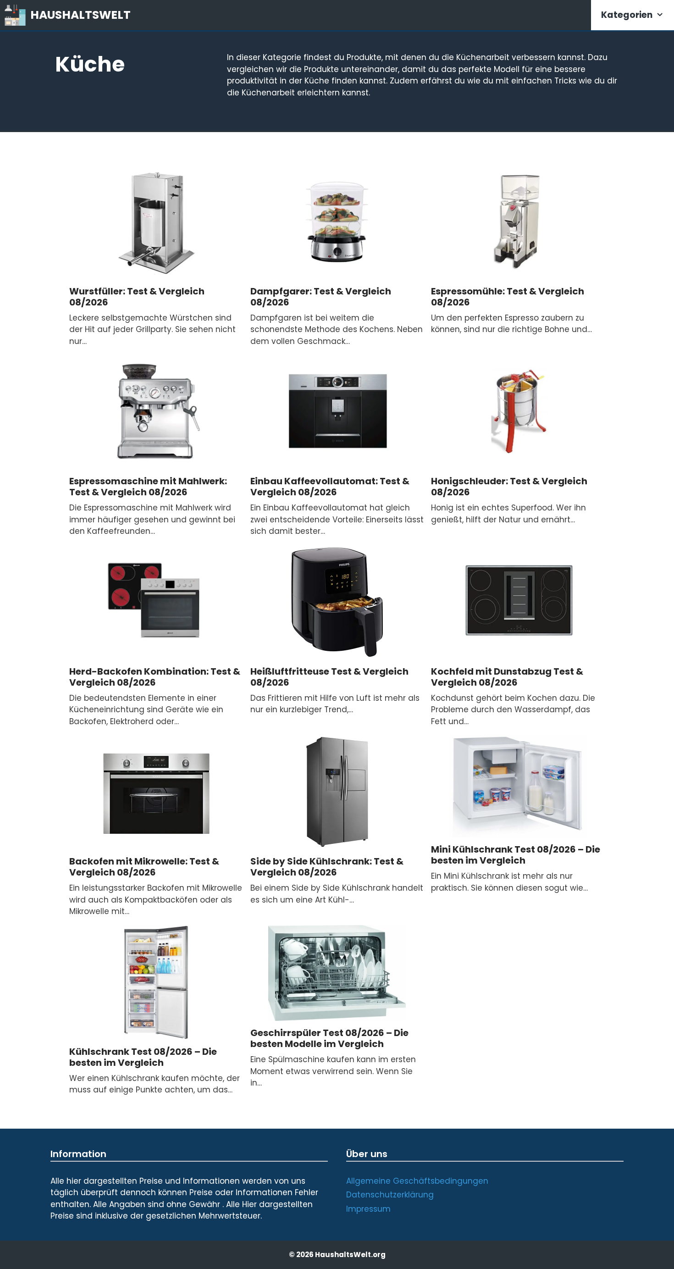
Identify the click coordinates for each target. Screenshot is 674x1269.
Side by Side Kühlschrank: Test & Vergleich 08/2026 (326, 867)
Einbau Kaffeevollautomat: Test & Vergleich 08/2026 (329, 487)
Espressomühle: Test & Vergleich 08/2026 (507, 297)
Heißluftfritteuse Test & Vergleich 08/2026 (329, 677)
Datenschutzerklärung (390, 1194)
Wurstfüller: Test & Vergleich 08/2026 (136, 297)
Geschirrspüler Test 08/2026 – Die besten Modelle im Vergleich (329, 1038)
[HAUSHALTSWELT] (17, 15)
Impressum (368, 1208)
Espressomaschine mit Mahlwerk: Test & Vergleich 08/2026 (148, 487)
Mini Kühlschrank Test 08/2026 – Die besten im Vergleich (515, 855)
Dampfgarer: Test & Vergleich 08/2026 (320, 297)
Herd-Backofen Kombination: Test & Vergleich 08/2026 (154, 677)
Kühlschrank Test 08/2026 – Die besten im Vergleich (143, 1057)
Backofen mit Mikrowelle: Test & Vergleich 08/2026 (144, 867)
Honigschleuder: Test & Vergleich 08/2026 (509, 487)
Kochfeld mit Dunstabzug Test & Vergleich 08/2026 (507, 677)
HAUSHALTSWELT (80, 15)
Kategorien (626, 15)
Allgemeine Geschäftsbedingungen (417, 1180)
